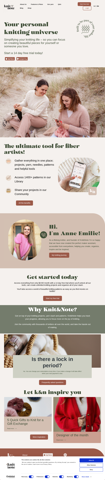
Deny (91, 469)
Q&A (59, 4)
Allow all (91, 460)
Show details (85, 476)
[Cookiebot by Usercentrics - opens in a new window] (10, 477)
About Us (23, 4)
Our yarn (50, 4)
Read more (10, 428)
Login (87, 8)
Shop (29, 8)
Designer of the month (72, 435)
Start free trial (84, 4)
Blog (21, 8)
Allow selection (91, 465)
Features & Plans (37, 4)
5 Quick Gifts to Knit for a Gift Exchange (25, 421)
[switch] (47, 476)
